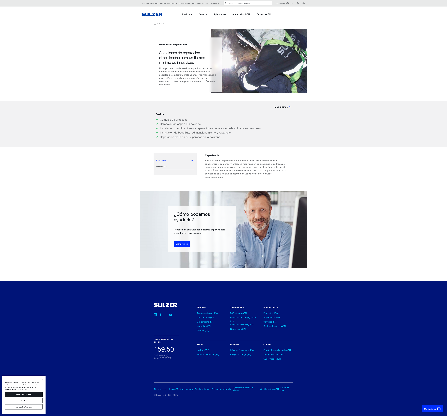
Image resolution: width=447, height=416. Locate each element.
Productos (187, 14)
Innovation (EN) (204, 326)
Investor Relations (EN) (168, 3)
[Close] (42, 379)
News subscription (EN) (208, 354)
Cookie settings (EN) (269, 389)
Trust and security (184, 389)
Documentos (161, 166)
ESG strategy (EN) (238, 313)
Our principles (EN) (272, 358)
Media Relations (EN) (187, 3)
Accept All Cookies (23, 394)
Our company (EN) (205, 317)
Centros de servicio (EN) (274, 326)
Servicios (203, 14)
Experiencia (161, 160)
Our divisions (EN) (205, 321)
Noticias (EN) (203, 350)
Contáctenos (182, 243)
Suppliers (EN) (202, 3)
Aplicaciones (220, 14)
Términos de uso (202, 389)
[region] (24, 395)
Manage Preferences (24, 407)
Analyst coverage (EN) (240, 354)
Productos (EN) (270, 313)
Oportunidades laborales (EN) (277, 350)
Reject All (23, 401)
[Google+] (165, 315)
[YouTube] (170, 315)
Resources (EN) (264, 14)
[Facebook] (160, 315)
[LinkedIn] (155, 315)
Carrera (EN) (214, 3)
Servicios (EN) (270, 321)
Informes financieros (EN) (242, 350)
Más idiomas (281, 106)
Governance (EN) (238, 329)
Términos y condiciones (165, 389)
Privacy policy (22, 389)
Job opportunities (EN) (273, 354)
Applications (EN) (271, 317)
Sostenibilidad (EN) (241, 14)
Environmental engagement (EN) (243, 319)
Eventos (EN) (203, 330)
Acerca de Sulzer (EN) (150, 3)
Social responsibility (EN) (242, 324)
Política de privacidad (222, 389)
